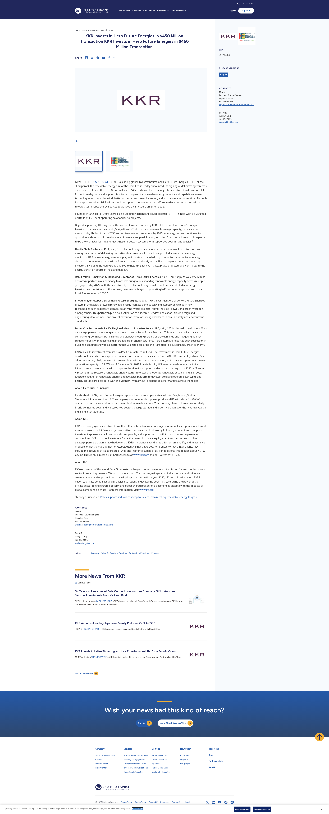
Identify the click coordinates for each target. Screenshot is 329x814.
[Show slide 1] (89, 161)
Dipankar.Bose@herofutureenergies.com (94, 524)
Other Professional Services (114, 553)
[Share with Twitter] (92, 58)
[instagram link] (232, 802)
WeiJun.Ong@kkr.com (85, 543)
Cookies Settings (242, 809)
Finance (155, 553)
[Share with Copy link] (109, 58)
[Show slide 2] (119, 161)
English (223, 74)
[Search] (238, 4)
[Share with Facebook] (98, 58)
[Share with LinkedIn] (86, 58)
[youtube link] (219, 802)
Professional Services (139, 553)
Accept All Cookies (262, 809)
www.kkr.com (141, 454)
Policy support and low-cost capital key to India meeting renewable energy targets (148, 497)
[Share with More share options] (115, 58)
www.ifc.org (146, 489)
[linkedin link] (213, 802)
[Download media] (76, 141)
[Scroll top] (319, 737)
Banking (95, 553)
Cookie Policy (137, 809)
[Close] (321, 809)
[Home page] (92, 11)
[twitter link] (207, 802)
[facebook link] (225, 802)
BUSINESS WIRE (101, 181)
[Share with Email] (103, 58)
